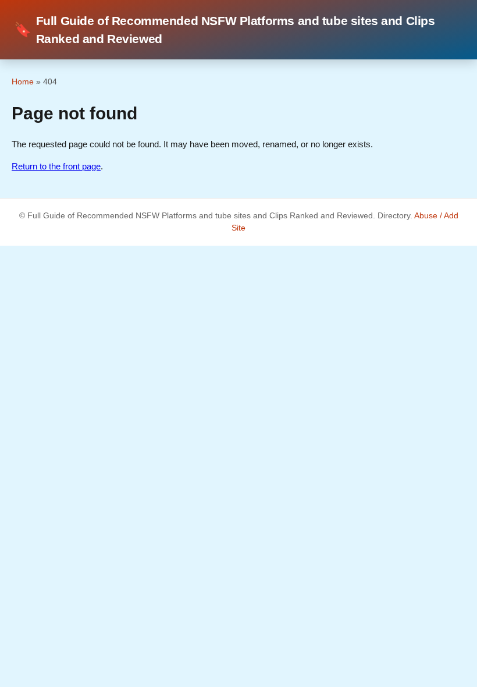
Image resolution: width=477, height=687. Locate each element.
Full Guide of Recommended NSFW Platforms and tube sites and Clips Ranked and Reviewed (224, 29)
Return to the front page (56, 166)
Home (23, 81)
